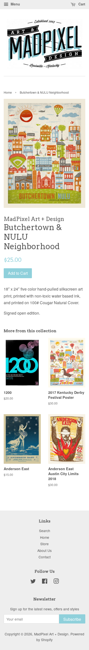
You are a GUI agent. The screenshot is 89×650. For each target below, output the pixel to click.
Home (8, 92)
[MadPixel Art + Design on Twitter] (33, 581)
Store (44, 543)
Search (44, 530)
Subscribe (72, 619)
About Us (44, 550)
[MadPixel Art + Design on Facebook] (44, 581)
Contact (45, 556)
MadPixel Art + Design (51, 633)
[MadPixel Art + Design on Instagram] (56, 581)
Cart (81, 3)
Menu (15, 3)
